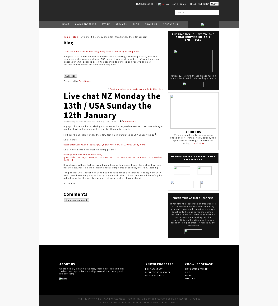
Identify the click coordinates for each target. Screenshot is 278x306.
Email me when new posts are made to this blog (136, 89)
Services (121, 24)
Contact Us (170, 24)
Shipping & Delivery (155, 299)
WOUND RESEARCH (154, 275)
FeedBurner (85, 81)
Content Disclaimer (177, 299)
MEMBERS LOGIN (144, 4)
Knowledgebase (85, 24)
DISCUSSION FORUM (197, 269)
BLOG (187, 272)
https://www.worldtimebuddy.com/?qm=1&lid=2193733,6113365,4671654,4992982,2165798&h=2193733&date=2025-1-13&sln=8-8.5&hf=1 (113, 157)
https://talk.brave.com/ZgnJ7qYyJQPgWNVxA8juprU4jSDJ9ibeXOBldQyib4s (105, 144)
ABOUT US (190, 278)
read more (199, 143)
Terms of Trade (135, 299)
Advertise (195, 299)
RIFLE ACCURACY (154, 269)
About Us (151, 24)
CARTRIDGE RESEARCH (158, 272)
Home (65, 24)
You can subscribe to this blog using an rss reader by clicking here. (102, 51)
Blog (136, 24)
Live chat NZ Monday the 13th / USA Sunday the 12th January (112, 105)
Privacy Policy (118, 299)
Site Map (104, 299)
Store (106, 24)
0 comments (130, 121)
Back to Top (91, 299)
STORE (188, 275)
